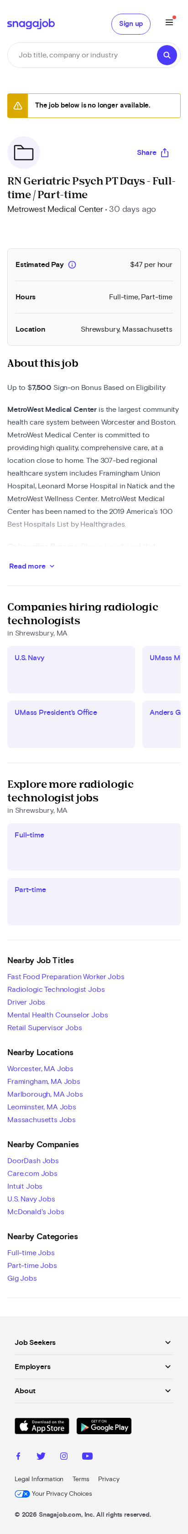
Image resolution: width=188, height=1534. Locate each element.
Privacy (108, 1479)
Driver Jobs (26, 1002)
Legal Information (39, 1479)
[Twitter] (41, 1457)
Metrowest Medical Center (55, 209)
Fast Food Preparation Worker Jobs (66, 976)
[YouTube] (87, 1457)
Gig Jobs (22, 1278)
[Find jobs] (167, 55)
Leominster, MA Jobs (41, 1107)
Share (147, 152)
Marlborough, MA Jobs (45, 1094)
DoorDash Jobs (33, 1161)
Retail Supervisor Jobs (44, 1027)
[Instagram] (64, 1457)
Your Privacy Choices (62, 1494)
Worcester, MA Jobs (40, 1068)
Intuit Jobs (24, 1186)
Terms (81, 1479)
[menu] (169, 24)
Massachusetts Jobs (41, 1120)
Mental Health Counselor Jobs (57, 1015)
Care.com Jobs (32, 1173)
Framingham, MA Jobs (43, 1081)
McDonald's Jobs (35, 1212)
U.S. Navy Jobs (31, 1199)
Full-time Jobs (31, 1253)
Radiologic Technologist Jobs (56, 989)
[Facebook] (18, 1457)
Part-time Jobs (32, 1265)
